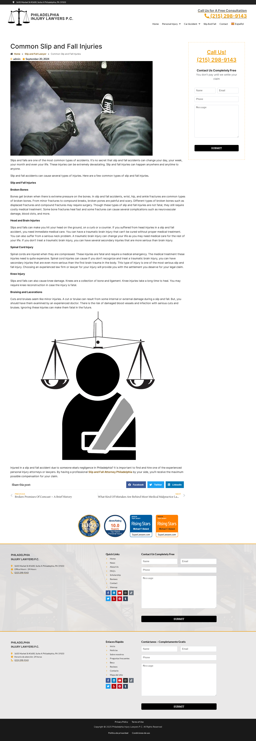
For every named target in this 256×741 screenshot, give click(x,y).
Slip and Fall (210, 23)
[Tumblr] (125, 598)
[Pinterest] (119, 598)
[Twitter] (108, 598)
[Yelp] (114, 598)
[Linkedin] (114, 592)
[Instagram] (125, 592)
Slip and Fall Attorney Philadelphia (110, 471)
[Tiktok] (131, 592)
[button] (136, 484)
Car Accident (190, 23)
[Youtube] (119, 592)
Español (239, 23)
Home (155, 23)
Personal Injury (170, 23)
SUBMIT (216, 148)
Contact (224, 23)
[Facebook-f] (108, 592)
